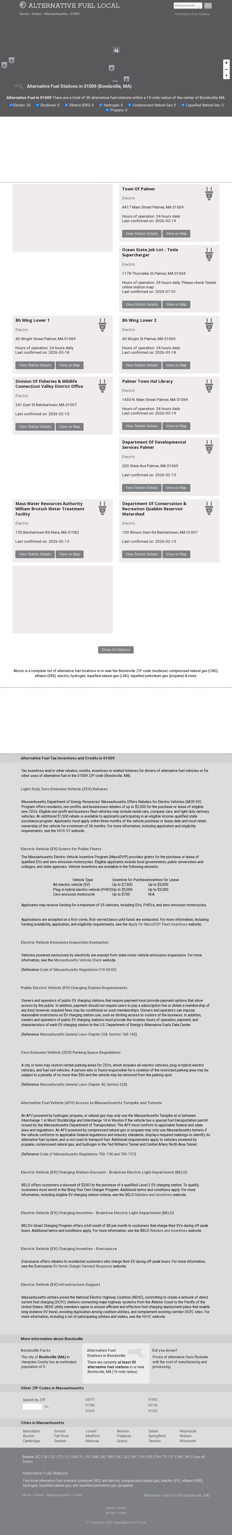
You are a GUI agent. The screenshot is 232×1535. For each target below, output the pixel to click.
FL (67, 1457)
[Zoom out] (226, 69)
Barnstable (31, 1431)
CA (45, 1457)
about (110, 1508)
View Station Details (142, 233)
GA (74, 1457)
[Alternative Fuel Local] (23, 6)
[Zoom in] (226, 62)
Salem (153, 1431)
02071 (90, 1399)
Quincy (122, 1441)
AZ (37, 1457)
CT (60, 1457)
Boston (28, 1436)
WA (179, 1457)
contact (121, 1508)
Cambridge (31, 1441)
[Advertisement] (116, 149)
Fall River (61, 1436)
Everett (59, 1431)
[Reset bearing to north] (226, 76)
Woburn (186, 1436)
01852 (152, 1399)
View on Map (176, 233)
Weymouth (188, 1431)
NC (119, 1457)
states (122, 1513)
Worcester (188, 1441)
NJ (126, 1457)
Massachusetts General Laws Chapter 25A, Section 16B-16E (88, 1034)
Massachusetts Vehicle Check (78, 960)
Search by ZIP (34, 1400)
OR (149, 1457)
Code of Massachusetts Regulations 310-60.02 (77, 970)
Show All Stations (116, 650)
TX (164, 1457)
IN (87, 1457)
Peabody (124, 1436)
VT (172, 1457)
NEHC (146, 1316)
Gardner (60, 1441)
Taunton (154, 1441)
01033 (90, 1411)
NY (134, 1457)
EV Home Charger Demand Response (82, 1266)
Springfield (157, 1436)
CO (52, 1457)
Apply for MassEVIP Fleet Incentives (157, 924)
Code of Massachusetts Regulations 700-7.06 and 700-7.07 (87, 1154)
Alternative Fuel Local (74, 6)
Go (208, 5)
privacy (111, 1513)
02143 (152, 1405)
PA (157, 1457)
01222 (152, 1411)
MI (103, 1457)
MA (95, 1457)
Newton (123, 1431)
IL (81, 1457)
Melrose (92, 1441)
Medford (92, 1436)
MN (111, 1457)
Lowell (91, 1431)
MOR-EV (63, 831)
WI (187, 1457)
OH (141, 1457)
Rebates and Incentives (153, 1195)
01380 (90, 1405)
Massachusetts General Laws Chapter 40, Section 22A (83, 1084)
